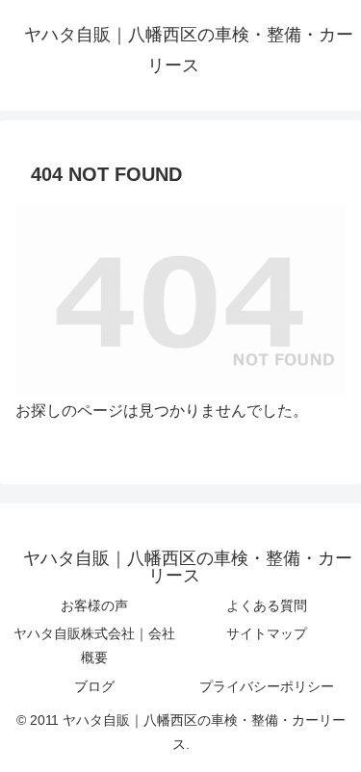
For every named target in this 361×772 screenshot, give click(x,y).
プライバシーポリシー (266, 686)
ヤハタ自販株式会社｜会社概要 (94, 645)
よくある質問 (266, 605)
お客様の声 (94, 605)
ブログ (94, 686)
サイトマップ (266, 633)
